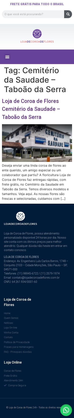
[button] (7, 57)
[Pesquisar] (68, 14)
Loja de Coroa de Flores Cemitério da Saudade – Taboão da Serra (31, 109)
